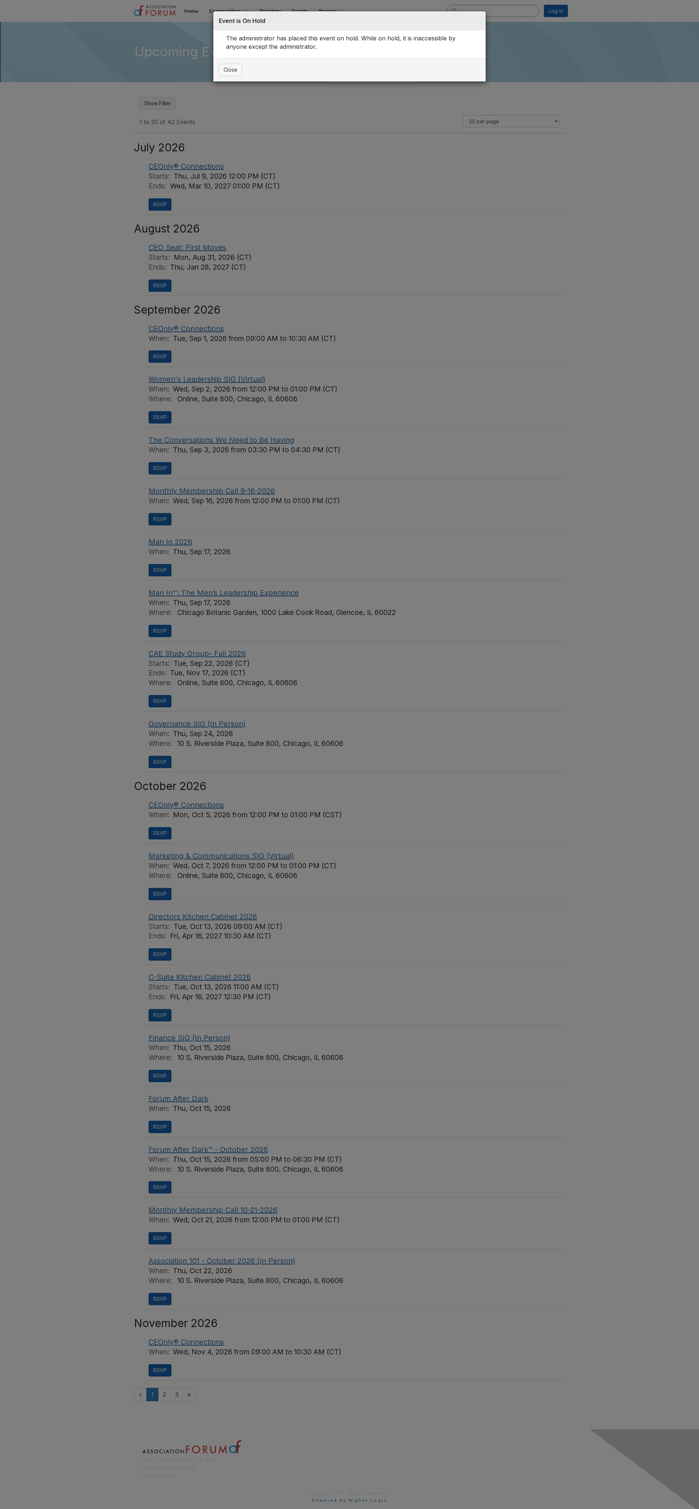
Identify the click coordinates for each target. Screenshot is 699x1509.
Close (230, 70)
